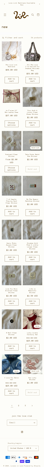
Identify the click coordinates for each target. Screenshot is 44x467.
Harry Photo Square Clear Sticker (11, 245)
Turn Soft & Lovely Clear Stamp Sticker (32, 112)
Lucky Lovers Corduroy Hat (32, 334)
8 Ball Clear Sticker (11, 334)
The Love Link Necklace (11, 65)
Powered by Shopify (32, 466)
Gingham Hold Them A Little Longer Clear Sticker (32, 246)
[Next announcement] (39, 4)
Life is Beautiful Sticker (32, 290)
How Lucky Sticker (32, 378)
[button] (5, 14)
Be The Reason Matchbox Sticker (32, 200)
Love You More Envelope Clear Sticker (11, 290)
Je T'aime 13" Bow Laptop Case (11, 111)
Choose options (11, 124)
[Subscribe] (34, 423)
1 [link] (12, 406)
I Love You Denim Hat (11, 378)
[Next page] (32, 405)
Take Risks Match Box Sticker (32, 155)
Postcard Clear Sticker (11, 155)
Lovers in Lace (17, 466)
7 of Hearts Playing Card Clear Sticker (11, 201)
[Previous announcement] (4, 4)
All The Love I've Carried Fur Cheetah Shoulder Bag (32, 67)
